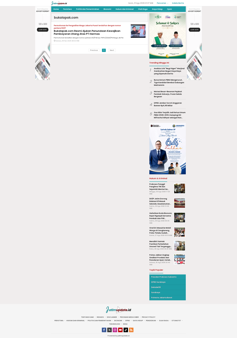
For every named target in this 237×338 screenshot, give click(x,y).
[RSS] (131, 330)
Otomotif (176, 320)
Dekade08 (156, 287)
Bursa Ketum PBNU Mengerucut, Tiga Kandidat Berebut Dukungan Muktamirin (169, 82)
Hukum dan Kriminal (75, 320)
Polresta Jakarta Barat (161, 297)
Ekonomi (118, 320)
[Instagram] (115, 330)
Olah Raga (163, 320)
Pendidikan (151, 320)
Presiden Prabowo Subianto (164, 277)
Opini (127, 320)
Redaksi (100, 317)
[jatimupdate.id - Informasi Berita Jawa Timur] (59, 3)
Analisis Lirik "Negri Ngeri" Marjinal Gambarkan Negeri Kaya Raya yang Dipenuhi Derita (169, 71)
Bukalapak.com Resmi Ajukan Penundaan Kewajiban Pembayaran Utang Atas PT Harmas (87, 32)
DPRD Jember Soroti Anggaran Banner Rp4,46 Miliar (168, 104)
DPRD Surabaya (158, 282)
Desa (125, 324)
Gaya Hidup (138, 320)
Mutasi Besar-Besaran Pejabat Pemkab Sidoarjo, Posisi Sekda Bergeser (168, 94)
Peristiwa (58, 320)
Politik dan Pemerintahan (99, 320)
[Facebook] (104, 330)
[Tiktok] (126, 330)
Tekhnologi (114, 324)
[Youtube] (120, 330)
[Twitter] (109, 330)
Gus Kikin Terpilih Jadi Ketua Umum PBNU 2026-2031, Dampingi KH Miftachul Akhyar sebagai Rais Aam (170, 115)
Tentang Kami (87, 317)
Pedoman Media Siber (129, 317)
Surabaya (155, 292)
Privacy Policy (148, 317)
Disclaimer (112, 317)
